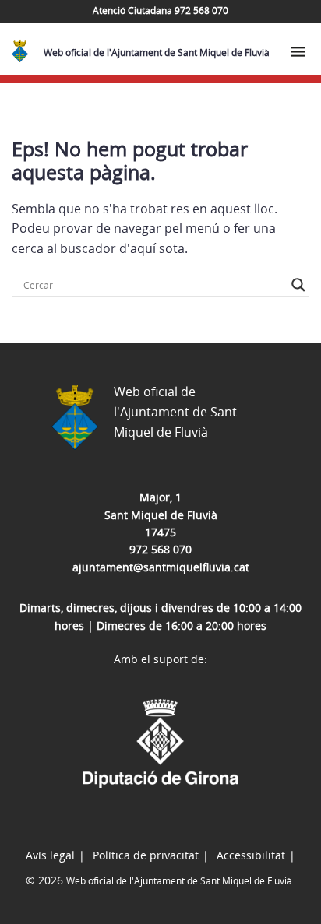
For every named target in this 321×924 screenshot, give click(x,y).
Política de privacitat (146, 855)
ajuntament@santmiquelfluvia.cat (160, 567)
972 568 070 (160, 549)
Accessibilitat (251, 855)
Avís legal (50, 855)
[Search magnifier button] (298, 285)
